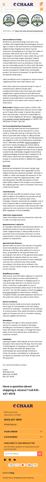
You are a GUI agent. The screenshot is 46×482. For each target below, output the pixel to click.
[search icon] (41, 9)
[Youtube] (15, 460)
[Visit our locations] (23, 20)
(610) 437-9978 (13, 419)
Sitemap (30, 478)
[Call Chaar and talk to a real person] (37, 20)
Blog (12, 473)
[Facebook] (5, 460)
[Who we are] (9, 20)
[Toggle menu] (6, 4)
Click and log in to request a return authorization (22, 118)
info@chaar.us (10, 424)
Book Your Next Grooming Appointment (29, 31)
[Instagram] (10, 460)
